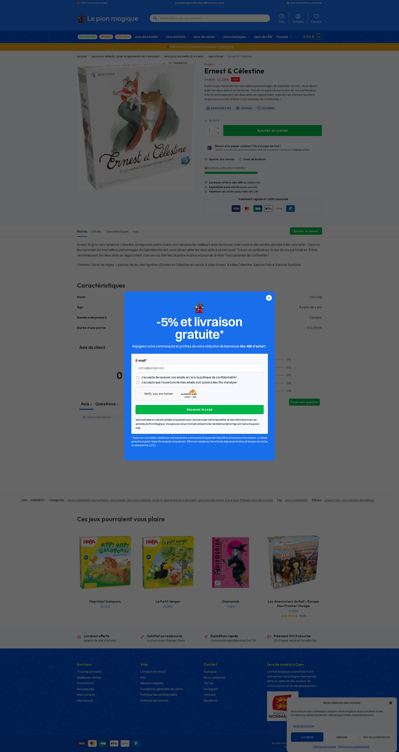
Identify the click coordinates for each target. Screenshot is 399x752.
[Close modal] (269, 298)
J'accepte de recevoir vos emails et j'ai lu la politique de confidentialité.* (189, 377)
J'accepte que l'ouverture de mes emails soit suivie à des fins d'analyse (189, 382)
